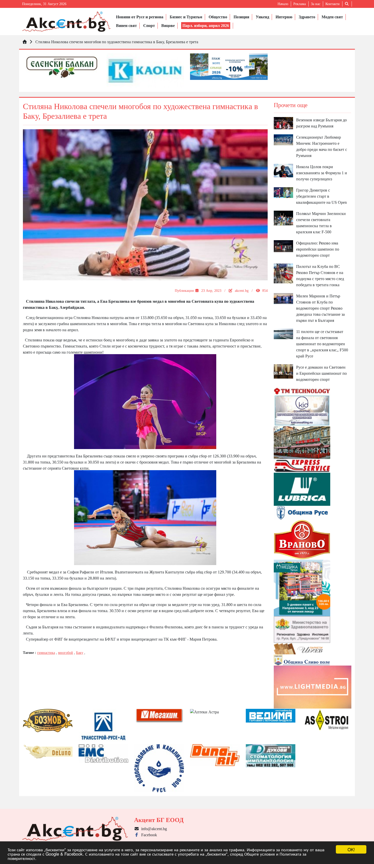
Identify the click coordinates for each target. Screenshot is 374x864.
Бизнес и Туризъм (186, 17)
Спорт (149, 25)
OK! (351, 849)
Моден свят (332, 17)
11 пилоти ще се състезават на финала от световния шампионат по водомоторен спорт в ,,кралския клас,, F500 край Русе (322, 343)
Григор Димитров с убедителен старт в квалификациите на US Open (321, 196)
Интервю (284, 17)
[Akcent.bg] (66, 21)
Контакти (332, 4)
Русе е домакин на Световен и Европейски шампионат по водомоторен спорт (321, 373)
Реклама (299, 4)
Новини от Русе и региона (139, 17)
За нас (315, 4)
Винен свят (126, 25)
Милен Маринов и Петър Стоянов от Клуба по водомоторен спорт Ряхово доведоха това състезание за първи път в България (320, 308)
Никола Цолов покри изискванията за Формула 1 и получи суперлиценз (321, 173)
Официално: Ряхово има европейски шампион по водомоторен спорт (317, 249)
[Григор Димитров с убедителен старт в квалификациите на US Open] (283, 192)
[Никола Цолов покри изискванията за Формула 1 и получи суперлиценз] (283, 170)
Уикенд (262, 17)
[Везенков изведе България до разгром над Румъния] (283, 123)
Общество (218, 17)
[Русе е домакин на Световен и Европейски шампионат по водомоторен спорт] (283, 371)
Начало (283, 4)
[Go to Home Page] (24, 42)
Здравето (307, 17)
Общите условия (259, 854)
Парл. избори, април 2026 (205, 25)
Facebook (148, 835)
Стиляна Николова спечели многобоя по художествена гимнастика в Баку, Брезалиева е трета (116, 42)
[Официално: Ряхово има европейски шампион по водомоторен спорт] (283, 245)
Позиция (241, 17)
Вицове (168, 25)
